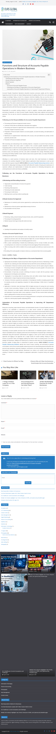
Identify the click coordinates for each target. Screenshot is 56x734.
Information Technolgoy (6, 683)
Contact (29, 24)
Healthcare (3, 521)
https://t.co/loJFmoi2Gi (17, 463)
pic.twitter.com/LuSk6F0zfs (13, 465)
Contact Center (4, 512)
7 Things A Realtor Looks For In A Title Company (8, 383)
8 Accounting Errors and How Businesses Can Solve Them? (27, 383)
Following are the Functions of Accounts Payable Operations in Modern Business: (24, 77)
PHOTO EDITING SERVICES (8, 535)
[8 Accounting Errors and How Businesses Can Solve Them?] (28, 371)
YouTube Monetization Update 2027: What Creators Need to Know (16, 493)
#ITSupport (32, 463)
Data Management (19, 24)
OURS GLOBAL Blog (14, 731)
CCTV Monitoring (5, 510)
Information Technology (20, 20)
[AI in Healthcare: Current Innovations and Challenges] (14, 583)
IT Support (8, 20)
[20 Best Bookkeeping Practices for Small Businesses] (46, 371)
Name (3, 421)
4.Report (7, 84)
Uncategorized (4, 539)
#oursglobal (38, 463)
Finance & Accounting (34, 20)
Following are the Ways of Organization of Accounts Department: (23, 87)
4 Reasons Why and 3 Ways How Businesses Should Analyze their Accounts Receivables (41, 362)
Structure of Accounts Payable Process (17, 85)
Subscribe (28, 482)
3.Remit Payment (9, 82)
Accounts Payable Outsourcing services (39, 163)
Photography (9, 24)
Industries (3, 524)
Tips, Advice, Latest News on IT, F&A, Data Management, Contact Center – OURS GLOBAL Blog (8, 15)
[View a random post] (53, 22)
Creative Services (6, 528)
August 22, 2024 (23, 466)
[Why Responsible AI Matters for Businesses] (14, 563)
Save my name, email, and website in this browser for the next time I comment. (23, 442)
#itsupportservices (26, 463)
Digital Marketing (5, 517)
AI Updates (3, 508)
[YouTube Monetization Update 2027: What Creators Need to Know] (41, 563)
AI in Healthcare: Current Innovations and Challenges (12, 495)
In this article (6, 74)
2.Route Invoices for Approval (13, 80)
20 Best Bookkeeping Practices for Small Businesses (46, 383)
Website (3, 435)
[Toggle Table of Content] (48, 75)
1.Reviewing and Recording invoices (14, 78)
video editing (4, 542)
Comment (4, 402)
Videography (4, 544)
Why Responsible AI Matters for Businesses (10, 491)
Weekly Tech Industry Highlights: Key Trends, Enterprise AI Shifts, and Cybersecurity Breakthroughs (35, 2)
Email (3, 428)
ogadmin (13, 71)
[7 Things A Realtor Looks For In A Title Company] (9, 371)
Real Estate (3, 537)
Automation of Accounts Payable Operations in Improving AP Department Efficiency (28, 89)
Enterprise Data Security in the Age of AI (10, 500)
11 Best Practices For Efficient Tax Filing (13, 361)
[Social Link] (23, 4)
